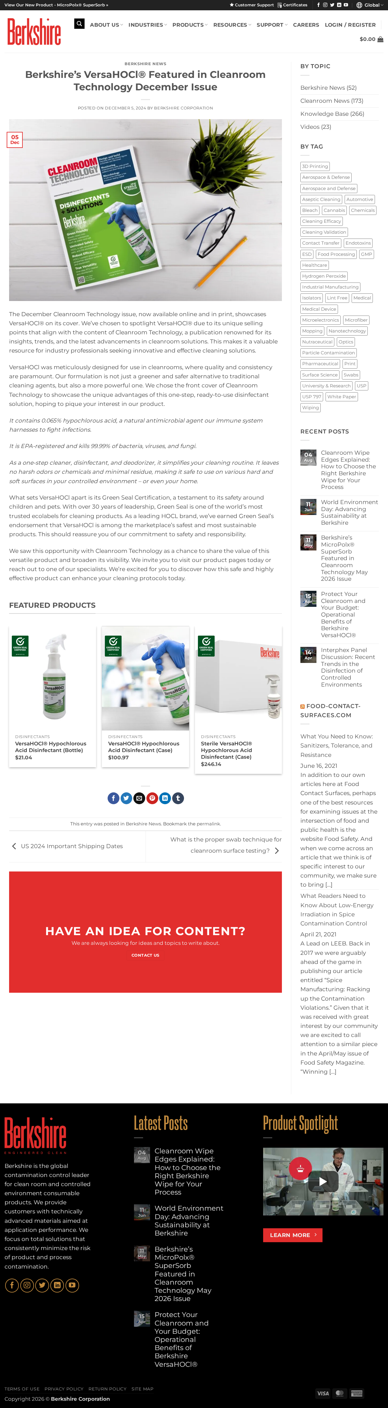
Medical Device (319, 309)
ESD (307, 254)
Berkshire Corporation (183, 107)
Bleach (310, 210)
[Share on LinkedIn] (165, 798)
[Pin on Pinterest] (152, 798)
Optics (346, 342)
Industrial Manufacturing (330, 287)
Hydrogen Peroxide (324, 276)
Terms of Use (22, 1389)
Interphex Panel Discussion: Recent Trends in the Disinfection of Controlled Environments (348, 667)
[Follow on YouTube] (346, 5)
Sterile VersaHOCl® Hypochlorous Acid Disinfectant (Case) (226, 750)
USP (361, 386)
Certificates (294, 4)
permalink (208, 824)
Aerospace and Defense (329, 188)
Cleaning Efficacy (321, 221)
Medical (362, 298)
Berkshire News (145, 63)
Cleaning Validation (324, 232)
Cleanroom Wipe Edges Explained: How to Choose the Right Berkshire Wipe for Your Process (348, 470)
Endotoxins (358, 243)
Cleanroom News (325, 100)
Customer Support (256, 4)
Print (350, 363)
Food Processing (336, 254)
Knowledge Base (324, 113)
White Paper (341, 397)
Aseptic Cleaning (321, 199)
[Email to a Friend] (139, 798)
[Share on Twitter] (126, 798)
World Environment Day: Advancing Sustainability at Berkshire (349, 512)
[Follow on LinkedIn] (339, 5)
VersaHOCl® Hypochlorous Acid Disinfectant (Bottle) (50, 747)
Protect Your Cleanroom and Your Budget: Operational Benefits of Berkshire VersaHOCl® (343, 615)
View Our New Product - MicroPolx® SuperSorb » (56, 4)
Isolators (311, 298)
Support (270, 25)
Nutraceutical (317, 342)
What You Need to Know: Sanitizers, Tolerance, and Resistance (336, 745)
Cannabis (334, 210)
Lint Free (337, 298)
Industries (146, 25)
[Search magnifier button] (79, 23)
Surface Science (320, 375)
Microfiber (356, 320)
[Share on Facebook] (113, 798)
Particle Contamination (328, 353)
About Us (104, 25)
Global (371, 5)
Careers (306, 25)
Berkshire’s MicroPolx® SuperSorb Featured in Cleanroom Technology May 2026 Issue (344, 558)
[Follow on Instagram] (325, 5)
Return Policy (107, 1389)
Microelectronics (320, 320)
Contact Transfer (321, 243)
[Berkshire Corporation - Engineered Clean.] (33, 31)
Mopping (312, 331)
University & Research (326, 386)
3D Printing (315, 166)
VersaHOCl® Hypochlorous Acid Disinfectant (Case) (143, 747)
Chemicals (363, 210)
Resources (230, 25)
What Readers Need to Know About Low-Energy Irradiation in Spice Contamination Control (336, 909)
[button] (371, 39)
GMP (366, 254)
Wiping (310, 407)
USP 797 (311, 397)
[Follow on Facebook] (318, 5)
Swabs (351, 375)
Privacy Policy (64, 1389)
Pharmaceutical (320, 363)
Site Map (143, 1389)
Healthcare (314, 265)
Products (188, 25)
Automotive (359, 199)
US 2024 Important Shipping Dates (71, 846)
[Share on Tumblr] (178, 798)
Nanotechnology (347, 331)
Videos (309, 126)
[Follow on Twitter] (332, 5)
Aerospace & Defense (326, 177)
